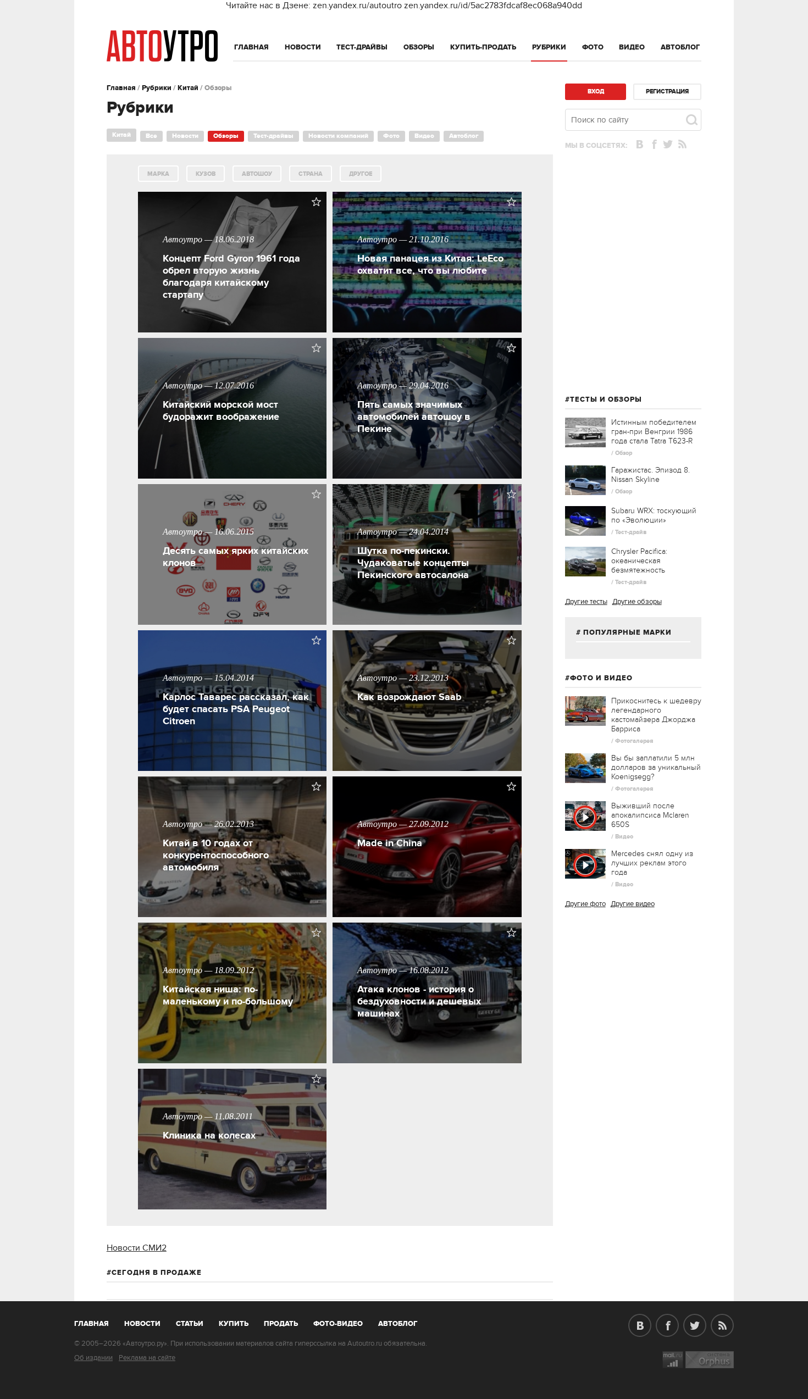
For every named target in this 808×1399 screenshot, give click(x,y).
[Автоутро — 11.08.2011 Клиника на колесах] (234, 1206)
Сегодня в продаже (157, 1272)
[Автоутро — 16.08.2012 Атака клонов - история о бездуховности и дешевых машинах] (428, 1060)
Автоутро (97, 1321)
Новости (303, 47)
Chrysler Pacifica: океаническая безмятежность (639, 561)
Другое (360, 173)
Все (151, 136)
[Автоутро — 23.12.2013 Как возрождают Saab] (428, 768)
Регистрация (667, 91)
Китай (188, 88)
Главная (251, 47)
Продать (281, 1323)
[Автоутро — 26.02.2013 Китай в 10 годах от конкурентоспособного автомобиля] (233, 914)
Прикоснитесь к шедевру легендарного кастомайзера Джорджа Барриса (656, 715)
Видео (632, 47)
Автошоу (257, 173)
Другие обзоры (637, 601)
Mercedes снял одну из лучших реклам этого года (652, 863)
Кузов (205, 173)
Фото (593, 47)
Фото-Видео (338, 1323)
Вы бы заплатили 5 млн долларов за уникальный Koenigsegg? (656, 767)
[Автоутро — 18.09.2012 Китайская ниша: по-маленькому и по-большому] (233, 1060)
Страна (310, 173)
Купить (233, 1323)
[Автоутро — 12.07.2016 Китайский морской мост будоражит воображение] (234, 475)
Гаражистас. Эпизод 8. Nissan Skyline (650, 474)
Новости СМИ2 (137, 1247)
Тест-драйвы (362, 47)
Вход (596, 91)
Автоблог (680, 47)
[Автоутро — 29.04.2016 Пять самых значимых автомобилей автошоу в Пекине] (428, 475)
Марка (158, 173)
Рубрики (549, 47)
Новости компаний (338, 136)
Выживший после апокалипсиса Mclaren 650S (650, 815)
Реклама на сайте (147, 1357)
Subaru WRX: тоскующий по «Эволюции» (653, 515)
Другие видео (633, 904)
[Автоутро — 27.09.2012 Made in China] (428, 914)
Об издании (93, 1357)
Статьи (189, 1323)
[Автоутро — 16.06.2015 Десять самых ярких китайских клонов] (234, 622)
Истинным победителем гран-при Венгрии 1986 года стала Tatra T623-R (653, 432)
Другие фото (585, 904)
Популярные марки (627, 632)
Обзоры (418, 47)
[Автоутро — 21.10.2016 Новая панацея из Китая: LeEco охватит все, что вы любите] (428, 329)
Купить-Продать (483, 47)
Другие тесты (586, 601)
